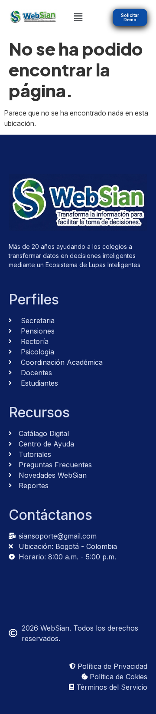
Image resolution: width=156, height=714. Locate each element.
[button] (78, 17)
